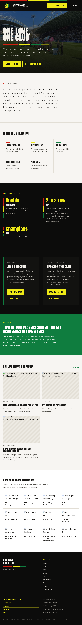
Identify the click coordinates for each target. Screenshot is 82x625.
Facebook (6, 606)
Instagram (6, 610)
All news (76, 367)
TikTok (5, 613)
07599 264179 (7, 603)
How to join (14, 298)
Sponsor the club (33, 64)
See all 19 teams (16, 292)
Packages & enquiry (56, 292)
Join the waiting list (57, 6)
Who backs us (54, 298)
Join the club (12, 64)
